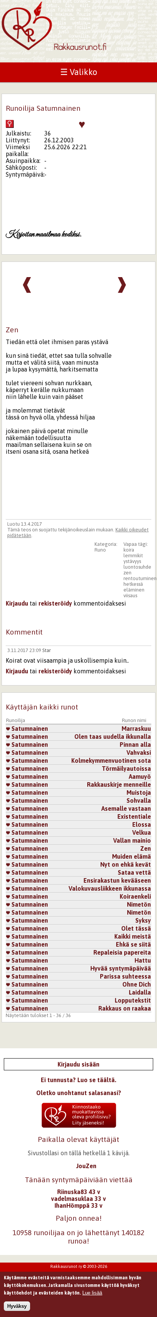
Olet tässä (136, 928)
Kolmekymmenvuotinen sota (111, 760)
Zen (145, 848)
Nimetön (139, 904)
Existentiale (134, 816)
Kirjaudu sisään (78, 1064)
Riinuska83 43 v (78, 1191)
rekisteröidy (55, 603)
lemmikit (133, 555)
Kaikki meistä (132, 936)
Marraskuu (136, 728)
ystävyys (132, 561)
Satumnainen (29, 728)
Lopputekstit (133, 1000)
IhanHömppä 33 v (78, 1205)
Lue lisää (92, 1293)
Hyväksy (17, 1306)
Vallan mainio (132, 840)
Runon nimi (134, 720)
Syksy (143, 920)
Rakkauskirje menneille (119, 784)
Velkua (141, 832)
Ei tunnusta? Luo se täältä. (78, 1079)
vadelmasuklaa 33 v (78, 1198)
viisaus (130, 595)
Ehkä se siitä (133, 944)
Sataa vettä (134, 872)
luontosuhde (137, 567)
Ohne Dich (136, 984)
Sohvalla (139, 800)
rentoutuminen (140, 578)
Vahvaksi (139, 752)
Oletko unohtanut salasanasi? (78, 1092)
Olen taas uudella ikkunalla (112, 736)
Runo (100, 550)
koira (128, 550)
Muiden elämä (131, 856)
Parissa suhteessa (125, 976)
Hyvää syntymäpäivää (120, 968)
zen (127, 573)
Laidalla (140, 992)
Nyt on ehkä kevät (125, 864)
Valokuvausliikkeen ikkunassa (110, 888)
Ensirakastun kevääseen (117, 880)
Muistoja (139, 792)
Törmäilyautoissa (126, 768)
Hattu (143, 960)
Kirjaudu (17, 603)
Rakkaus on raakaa (124, 1008)
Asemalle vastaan (126, 808)
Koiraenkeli (135, 896)
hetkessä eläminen (133, 587)
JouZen (86, 1165)
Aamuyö (140, 776)
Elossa (141, 824)
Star (46, 650)
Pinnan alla (135, 744)
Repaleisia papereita (122, 952)
